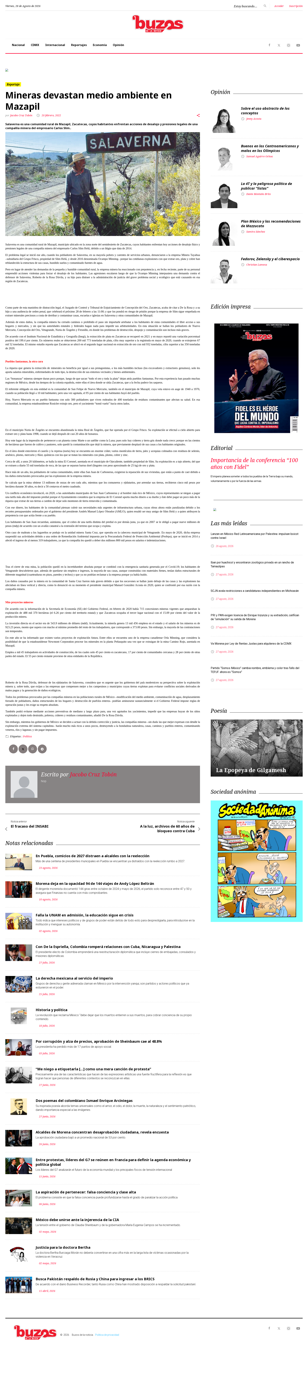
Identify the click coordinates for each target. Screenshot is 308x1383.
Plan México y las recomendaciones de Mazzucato (271, 223)
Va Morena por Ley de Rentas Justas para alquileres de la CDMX (251, 643)
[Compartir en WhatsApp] (32, 748)
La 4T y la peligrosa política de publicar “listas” (266, 186)
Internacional (55, 45)
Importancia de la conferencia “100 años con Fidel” (254, 463)
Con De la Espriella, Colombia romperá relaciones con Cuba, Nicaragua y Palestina (108, 946)
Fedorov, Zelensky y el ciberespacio (270, 258)
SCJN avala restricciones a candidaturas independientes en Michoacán (255, 591)
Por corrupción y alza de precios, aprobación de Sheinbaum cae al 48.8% (99, 1041)
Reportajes (79, 45)
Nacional (18, 45)
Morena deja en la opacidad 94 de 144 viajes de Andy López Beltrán (95, 883)
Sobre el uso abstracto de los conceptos (265, 110)
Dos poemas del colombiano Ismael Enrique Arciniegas (84, 1100)
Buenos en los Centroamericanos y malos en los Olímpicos (270, 148)
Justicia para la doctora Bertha (63, 1247)
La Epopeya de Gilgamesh (251, 770)
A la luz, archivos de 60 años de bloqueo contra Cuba (167, 828)
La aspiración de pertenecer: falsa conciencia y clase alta (86, 1192)
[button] (27, 70)
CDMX (35, 45)
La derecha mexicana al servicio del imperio (74, 978)
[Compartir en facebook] (13, 748)
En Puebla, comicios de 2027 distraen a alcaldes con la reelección (93, 855)
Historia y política (51, 1009)
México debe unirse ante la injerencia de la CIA (77, 1219)
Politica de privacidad (107, 1334)
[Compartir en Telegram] (42, 748)
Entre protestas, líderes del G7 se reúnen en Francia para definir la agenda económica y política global (113, 1162)
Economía (100, 45)
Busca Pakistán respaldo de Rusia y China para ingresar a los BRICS (95, 1279)
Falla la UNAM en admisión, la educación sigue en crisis (85, 915)
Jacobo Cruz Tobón (21, 115)
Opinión (118, 45)
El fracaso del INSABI (29, 826)
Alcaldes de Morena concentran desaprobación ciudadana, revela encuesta (102, 1132)
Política (27, 736)
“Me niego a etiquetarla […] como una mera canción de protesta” (93, 1069)
